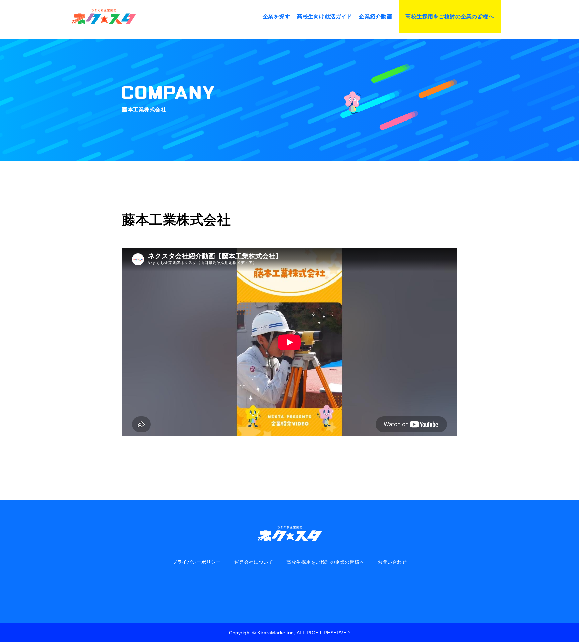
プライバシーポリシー (196, 562)
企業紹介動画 (375, 16)
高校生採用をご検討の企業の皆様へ (449, 16)
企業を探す (277, 16)
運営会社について (253, 562)
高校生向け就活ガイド (324, 16)
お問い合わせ (392, 562)
